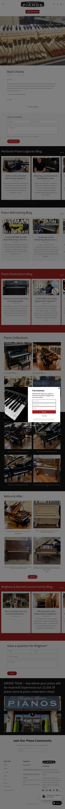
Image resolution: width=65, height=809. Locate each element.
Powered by (26, 425)
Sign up (44, 412)
